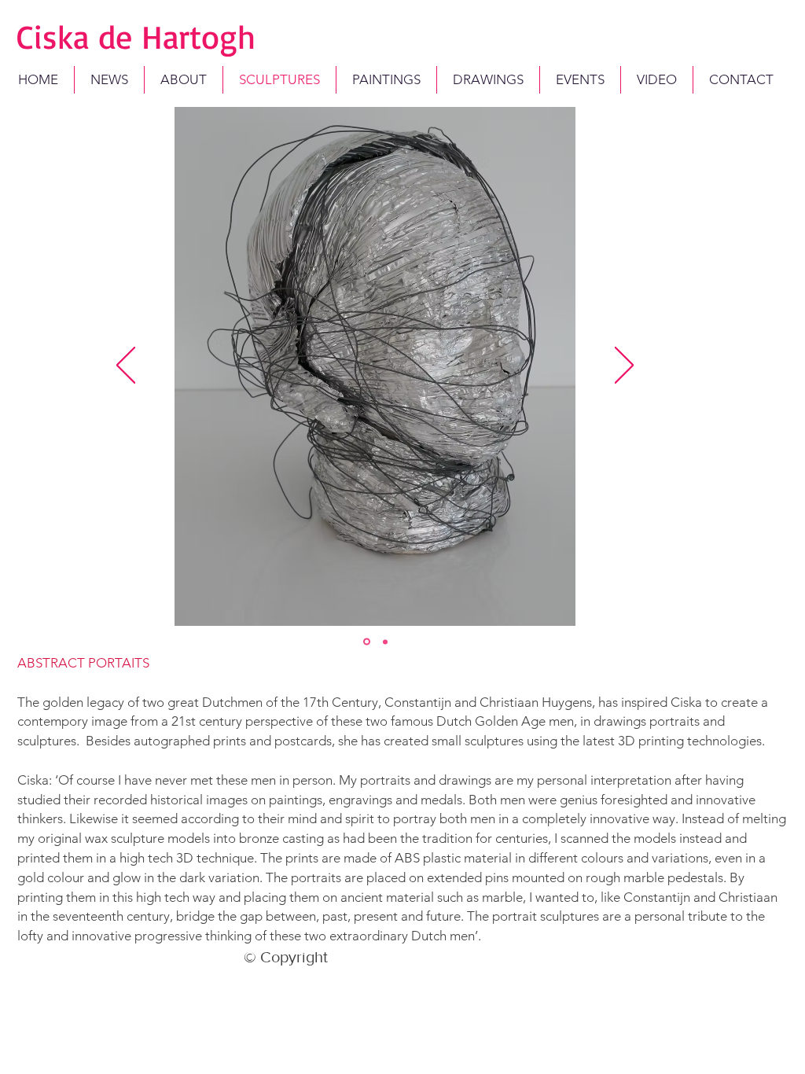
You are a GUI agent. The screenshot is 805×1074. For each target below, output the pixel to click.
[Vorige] (125, 366)
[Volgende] (624, 366)
